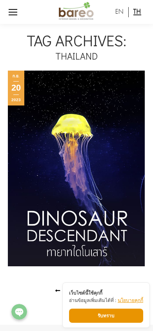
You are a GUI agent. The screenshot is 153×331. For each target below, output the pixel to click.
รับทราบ (106, 315)
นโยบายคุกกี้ (130, 300)
